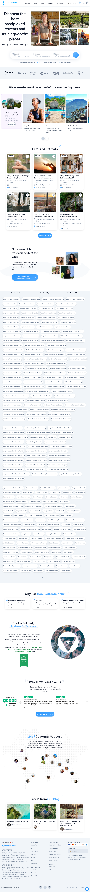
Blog (32, 848)
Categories (52, 866)
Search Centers (53, 860)
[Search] (76, 55)
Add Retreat (60, 3)
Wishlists (50, 3)
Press (33, 857)
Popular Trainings (44, 293)
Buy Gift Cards (53, 848)
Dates (50, 870)
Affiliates (34, 863)
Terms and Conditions (71, 887)
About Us (34, 845)
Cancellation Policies (55, 845)
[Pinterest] (49, 887)
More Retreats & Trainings (74, 293)
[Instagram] (40, 887)
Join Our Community (55, 854)
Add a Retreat (35, 870)
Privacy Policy (84, 887)
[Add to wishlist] (27, 156)
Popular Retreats (15, 293)
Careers (33, 854)
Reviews (33, 860)
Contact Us (34, 851)
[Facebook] (45, 887)
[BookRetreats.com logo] (10, 3)
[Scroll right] (47, 138)
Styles (50, 876)
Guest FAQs (52, 851)
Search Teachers (54, 857)
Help (42, 3)
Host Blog (34, 873)
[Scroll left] (43, 138)
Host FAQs (34, 876)
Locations (52, 873)
